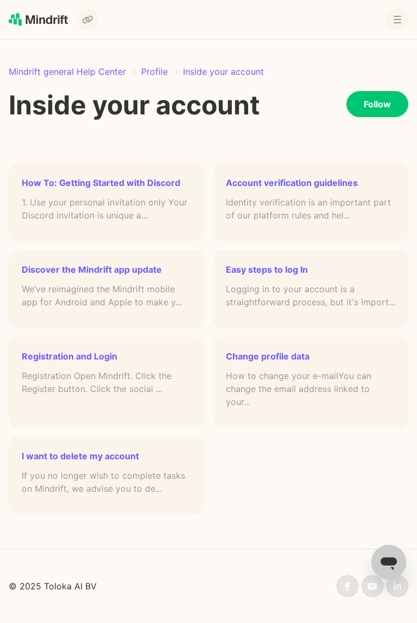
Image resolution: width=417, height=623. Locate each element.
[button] (397, 19)
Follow (377, 104)
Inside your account (223, 71)
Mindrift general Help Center (67, 71)
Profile (154, 71)
